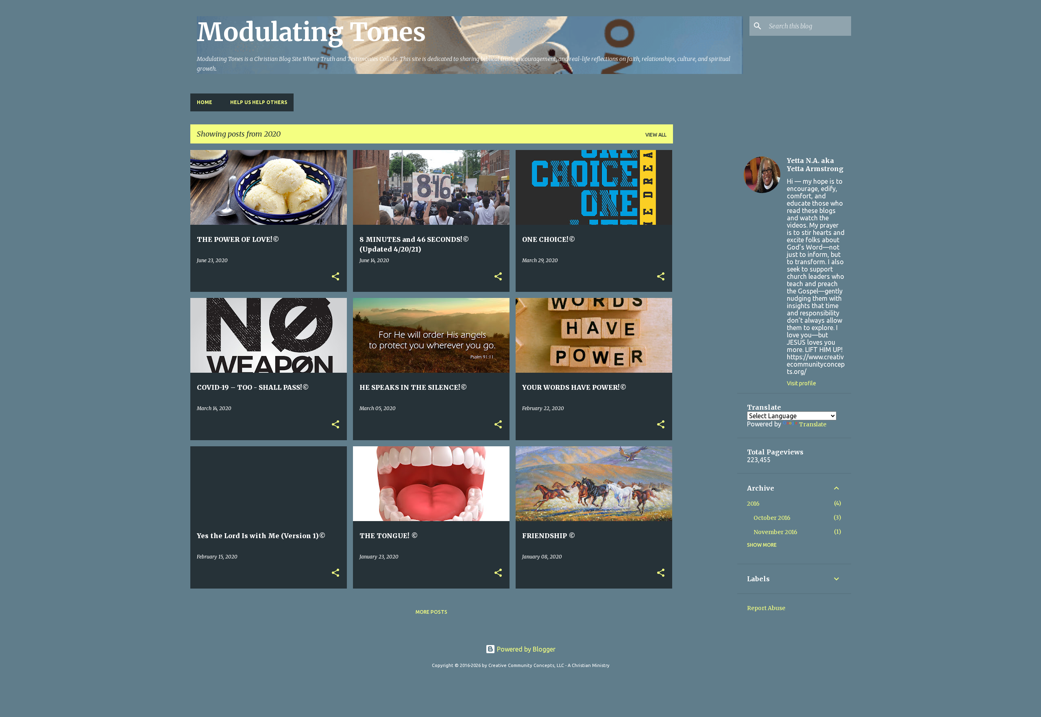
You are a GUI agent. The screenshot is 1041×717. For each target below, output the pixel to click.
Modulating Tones (311, 32)
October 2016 (772, 517)
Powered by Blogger (525, 649)
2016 (753, 503)
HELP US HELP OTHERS (258, 102)
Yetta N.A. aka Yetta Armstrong (815, 164)
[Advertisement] (705, 272)
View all (655, 134)
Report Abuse (766, 608)
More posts (431, 612)
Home (204, 102)
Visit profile (801, 383)
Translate (812, 424)
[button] (335, 277)
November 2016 (775, 532)
